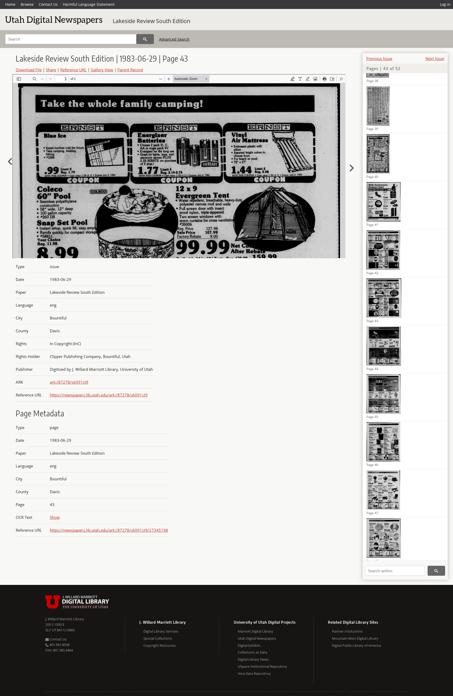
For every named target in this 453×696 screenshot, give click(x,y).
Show (55, 517)
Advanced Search (174, 39)
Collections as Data (252, 652)
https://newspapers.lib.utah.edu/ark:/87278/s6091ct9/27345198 (109, 530)
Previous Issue (379, 58)
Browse (27, 4)
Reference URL (73, 69)
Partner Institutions (347, 631)
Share (51, 69)
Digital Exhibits (249, 645)
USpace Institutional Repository (262, 666)
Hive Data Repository (254, 673)
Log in (445, 4)
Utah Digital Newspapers (257, 638)
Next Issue (434, 58)
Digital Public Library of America (356, 645)
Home (10, 4)
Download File (29, 69)
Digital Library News (253, 659)
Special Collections (157, 638)
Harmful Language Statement (89, 4)
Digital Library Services (160, 631)
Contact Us (48, 4)
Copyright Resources (159, 645)
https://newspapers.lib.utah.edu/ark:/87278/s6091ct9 (99, 395)
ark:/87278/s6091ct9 (69, 382)
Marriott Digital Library (255, 631)
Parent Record (130, 69)
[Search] (145, 39)
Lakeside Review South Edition (151, 21)
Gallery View (102, 69)
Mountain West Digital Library (355, 638)
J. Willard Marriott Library (64, 619)
